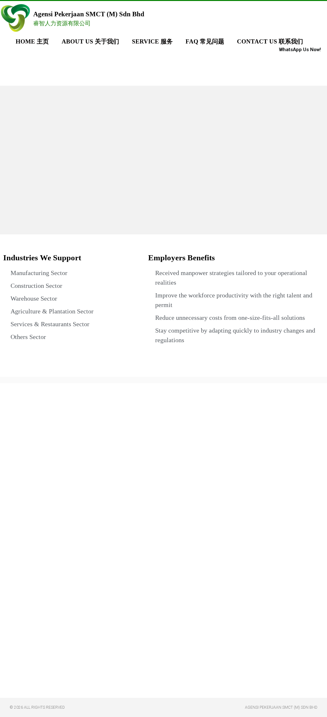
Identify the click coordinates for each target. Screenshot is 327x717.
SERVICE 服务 (152, 41)
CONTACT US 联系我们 (270, 41)
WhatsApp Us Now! (300, 49)
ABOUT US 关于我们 (90, 41)
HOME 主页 (32, 41)
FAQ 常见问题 (205, 41)
